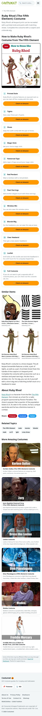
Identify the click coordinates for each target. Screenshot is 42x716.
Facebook (23, 416)
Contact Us (17, 698)
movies (27, 428)
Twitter (32, 416)
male (20, 428)
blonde (35, 428)
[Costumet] (9, 3)
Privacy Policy (15, 695)
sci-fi (11, 432)
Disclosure (26, 695)
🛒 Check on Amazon (21, 104)
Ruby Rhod (6, 394)
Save (6, 46)
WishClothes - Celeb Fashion (12, 701)
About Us (5, 695)
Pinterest (12, 416)
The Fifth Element (9, 11)
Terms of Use (6, 698)
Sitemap (26, 698)
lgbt (17, 432)
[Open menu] (38, 3)
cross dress (26, 432)
